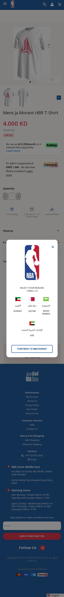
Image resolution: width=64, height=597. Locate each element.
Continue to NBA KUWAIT (32, 348)
